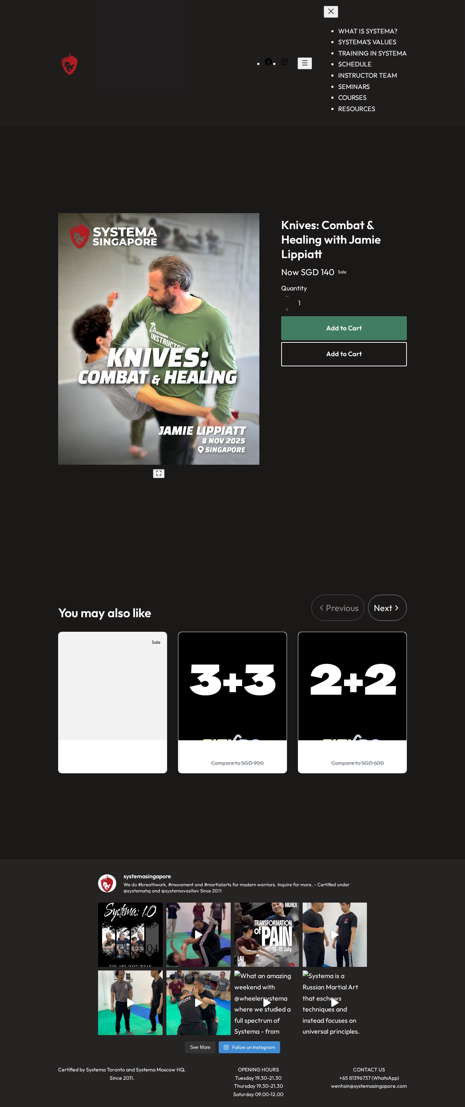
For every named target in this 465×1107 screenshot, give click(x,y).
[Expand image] (159, 473)
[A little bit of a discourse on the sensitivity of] (335, 935)
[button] (287, 296)
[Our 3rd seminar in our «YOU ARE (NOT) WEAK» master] (266, 935)
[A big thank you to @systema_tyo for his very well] (198, 1002)
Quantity (294, 288)
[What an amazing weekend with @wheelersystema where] (266, 1002)
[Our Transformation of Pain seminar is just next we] (130, 935)
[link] (387, 608)
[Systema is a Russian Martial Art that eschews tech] (335, 1002)
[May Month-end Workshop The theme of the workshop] (130, 1002)
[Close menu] (331, 12)
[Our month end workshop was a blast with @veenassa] (198, 935)
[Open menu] (305, 63)
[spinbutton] (299, 303)
